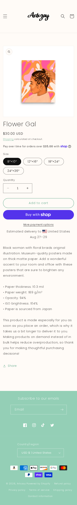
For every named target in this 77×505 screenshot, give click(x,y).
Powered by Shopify (38, 483)
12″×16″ (33, 161)
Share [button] (12, 366)
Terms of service (39, 490)
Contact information (40, 496)
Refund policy (62, 483)
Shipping (8, 139)
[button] (5, 16)
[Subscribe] (62, 409)
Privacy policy (17, 490)
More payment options (38, 224)
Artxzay (21, 483)
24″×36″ (13, 171)
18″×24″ (54, 161)
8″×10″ (12, 161)
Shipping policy (62, 490)
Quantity (9, 180)
